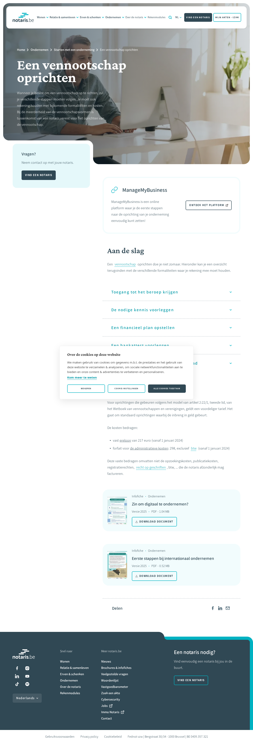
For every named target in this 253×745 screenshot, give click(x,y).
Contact (106, 718)
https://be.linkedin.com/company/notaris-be (17, 676)
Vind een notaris (198, 17)
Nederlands (25, 698)
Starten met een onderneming (74, 50)
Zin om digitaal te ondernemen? (160, 504)
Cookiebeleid (113, 736)
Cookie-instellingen (126, 388)
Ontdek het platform (206, 205)
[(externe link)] (213, 608)
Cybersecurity (110, 699)
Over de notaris (134, 17)
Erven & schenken (90, 17)
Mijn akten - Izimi (227, 17)
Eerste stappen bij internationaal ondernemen (173, 558)
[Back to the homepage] (23, 17)
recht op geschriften (151, 467)
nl (177, 17)
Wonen (41, 17)
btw (193, 448)
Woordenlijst (110, 680)
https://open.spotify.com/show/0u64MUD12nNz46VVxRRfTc (27, 684)
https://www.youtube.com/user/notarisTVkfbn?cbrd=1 (27, 676)
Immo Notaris (110, 712)
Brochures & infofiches (116, 668)
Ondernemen (113, 17)
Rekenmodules (156, 17)
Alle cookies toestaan (167, 388)
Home (21, 50)
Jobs (104, 706)
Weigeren (86, 388)
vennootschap (125, 264)
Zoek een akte (110, 693)
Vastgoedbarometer (114, 687)
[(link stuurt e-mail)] (228, 608)
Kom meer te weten (82, 377)
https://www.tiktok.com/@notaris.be (17, 684)
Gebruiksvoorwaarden (60, 736)
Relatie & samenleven (62, 17)
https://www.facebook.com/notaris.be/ (17, 668)
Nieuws (106, 661)
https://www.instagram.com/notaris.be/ (27, 668)
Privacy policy (89, 736)
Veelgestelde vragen (114, 674)
